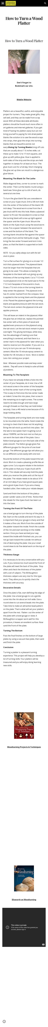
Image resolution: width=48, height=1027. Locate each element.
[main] (24, 20)
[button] (3, 3)
